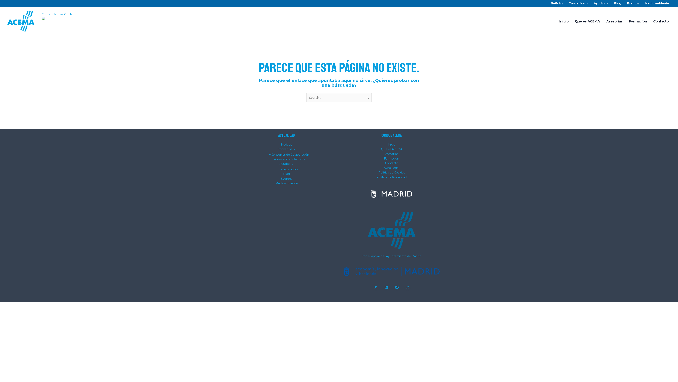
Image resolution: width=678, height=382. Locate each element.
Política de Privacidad (391, 177)
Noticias (557, 3)
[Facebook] (397, 287)
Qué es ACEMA (587, 21)
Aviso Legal (391, 168)
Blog (617, 3)
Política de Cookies (391, 172)
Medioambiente (657, 3)
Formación (638, 21)
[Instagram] (407, 287)
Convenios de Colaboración (290, 154)
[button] (586, 3)
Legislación (290, 169)
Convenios (577, 3)
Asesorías (614, 21)
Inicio (564, 21)
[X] (376, 287)
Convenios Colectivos (290, 159)
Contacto (661, 21)
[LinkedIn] (386, 287)
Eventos (633, 3)
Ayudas (599, 3)
